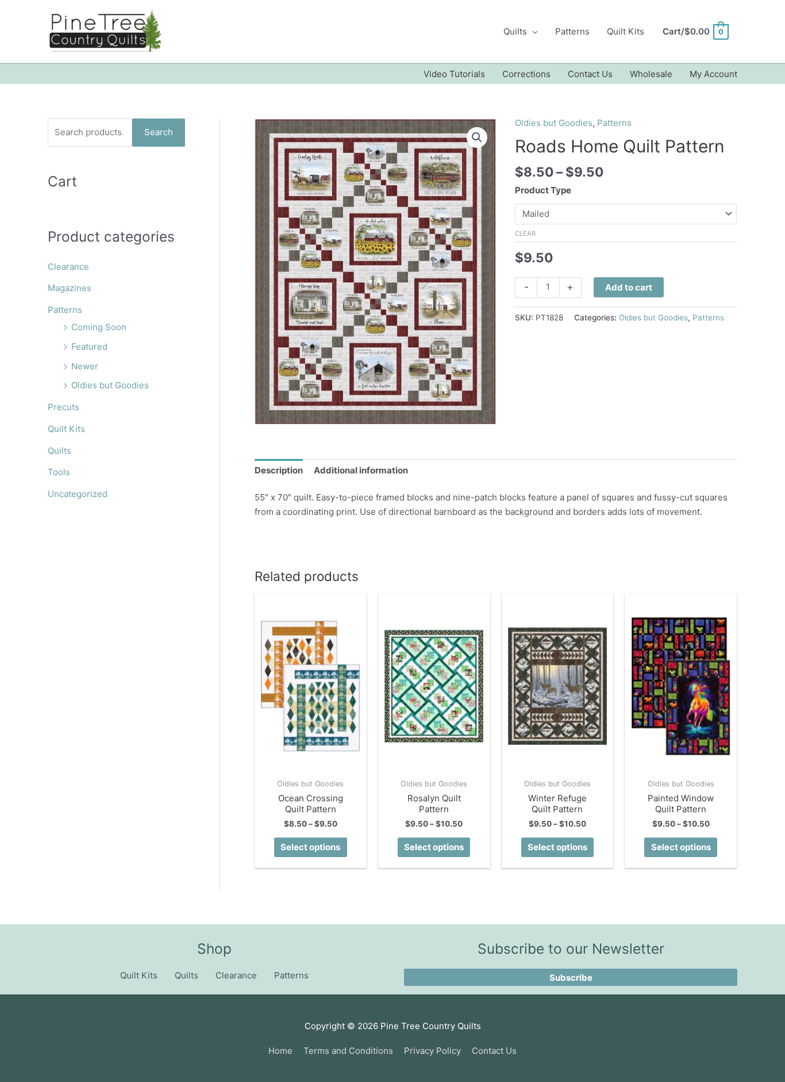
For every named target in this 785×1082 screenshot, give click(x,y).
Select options (310, 847)
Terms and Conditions (348, 1050)
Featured (89, 346)
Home (280, 1050)
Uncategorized (77, 493)
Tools (59, 472)
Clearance (68, 266)
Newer (84, 366)
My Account (713, 73)
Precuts (63, 407)
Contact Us (590, 73)
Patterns (572, 31)
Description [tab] (279, 470)
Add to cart (628, 287)
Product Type (543, 190)
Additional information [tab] (361, 470)
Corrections (526, 73)
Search (158, 132)
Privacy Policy (432, 1050)
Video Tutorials (454, 73)
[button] (477, 137)
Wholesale (651, 73)
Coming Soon (98, 327)
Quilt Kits (625, 31)
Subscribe (570, 977)
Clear (525, 234)
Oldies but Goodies (110, 385)
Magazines (69, 287)
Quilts (515, 31)
